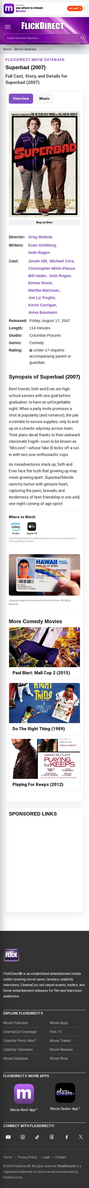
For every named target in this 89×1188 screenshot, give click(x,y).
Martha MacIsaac (43, 290)
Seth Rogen (39, 252)
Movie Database (25, 49)
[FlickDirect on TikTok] (37, 1137)
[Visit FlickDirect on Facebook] (66, 1137)
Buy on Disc (44, 222)
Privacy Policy (27, 1157)
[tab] (21, 99)
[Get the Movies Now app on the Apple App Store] (44, 8)
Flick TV (56, 1032)
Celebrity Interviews (18, 1049)
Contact (60, 1157)
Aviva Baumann (42, 312)
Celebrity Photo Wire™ (19, 1041)
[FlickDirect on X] (80, 1137)
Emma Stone (40, 283)
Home (7, 49)
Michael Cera (62, 261)
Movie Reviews (61, 1049)
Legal (46, 1157)
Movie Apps (59, 1023)
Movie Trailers (60, 1041)
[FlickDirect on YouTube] (8, 1137)
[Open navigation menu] (8, 27)
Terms (7, 1157)
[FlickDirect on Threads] (52, 1137)
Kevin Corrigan (42, 305)
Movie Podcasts (15, 1023)
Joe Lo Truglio (41, 298)
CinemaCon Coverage (20, 1032)
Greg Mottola (40, 237)
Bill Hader (37, 276)
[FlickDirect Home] (44, 25)
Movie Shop (59, 1058)
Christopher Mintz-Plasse (51, 268)
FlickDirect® (67, 1166)
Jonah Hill (37, 261)
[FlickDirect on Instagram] (22, 1137)
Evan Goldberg (42, 245)
